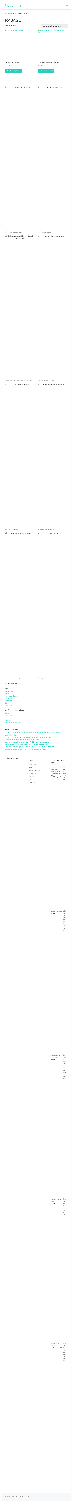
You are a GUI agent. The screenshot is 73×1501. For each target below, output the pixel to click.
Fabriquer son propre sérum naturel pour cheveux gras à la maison (27, 744)
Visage (7, 725)
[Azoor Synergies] (53, 603)
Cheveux (8, 713)
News (7, 693)
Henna (7, 718)
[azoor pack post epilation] (20, 455)
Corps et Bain (9, 715)
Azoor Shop (9, 691)
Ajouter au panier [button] (13, 71)
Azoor (12, 1496)
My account (9, 698)
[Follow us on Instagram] (8, 1)
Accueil (7, 13)
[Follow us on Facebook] (5, 1)
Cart (6, 703)
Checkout (8, 701)
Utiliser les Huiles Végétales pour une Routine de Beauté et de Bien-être (29, 747)
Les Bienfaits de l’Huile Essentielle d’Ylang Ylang (22, 739)
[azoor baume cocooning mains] (20, 157)
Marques (8, 720)
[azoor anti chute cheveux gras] (53, 306)
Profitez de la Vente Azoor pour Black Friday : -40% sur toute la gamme (29, 737)
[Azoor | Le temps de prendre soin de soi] (13, 6)
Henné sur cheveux (11, 696)
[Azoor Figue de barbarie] (53, 157)
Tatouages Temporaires (13, 722)
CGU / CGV (9, 705)
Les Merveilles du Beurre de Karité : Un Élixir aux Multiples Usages (27, 742)
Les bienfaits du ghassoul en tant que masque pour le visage (25, 749)
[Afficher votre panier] (62, 6)
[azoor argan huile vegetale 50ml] (53, 455)
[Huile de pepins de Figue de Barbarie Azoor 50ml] (20, 306)
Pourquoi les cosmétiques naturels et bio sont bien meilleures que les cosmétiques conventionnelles (33, 734)
